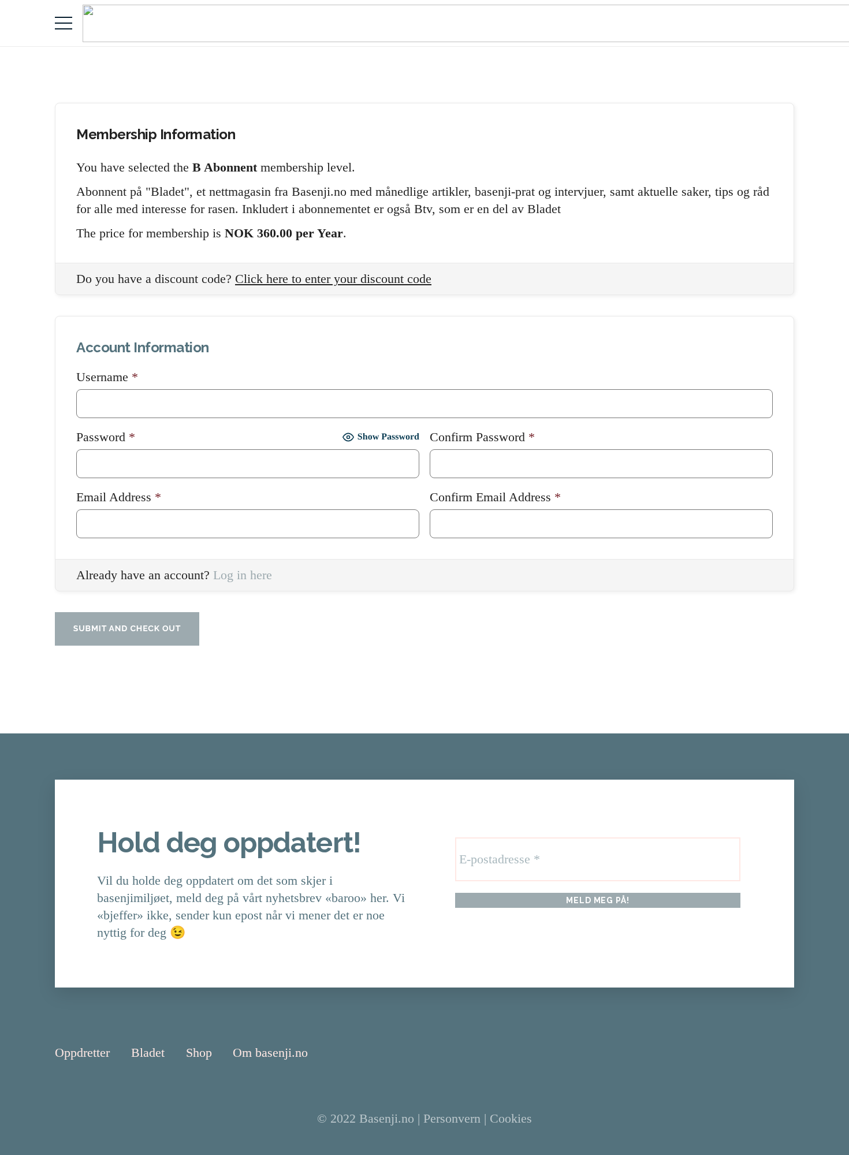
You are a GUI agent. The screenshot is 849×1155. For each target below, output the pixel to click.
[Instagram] (788, 1053)
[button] (63, 23)
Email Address (118, 497)
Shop (199, 1052)
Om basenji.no (270, 1052)
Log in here (242, 575)
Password (105, 437)
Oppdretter (82, 1052)
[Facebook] (759, 1052)
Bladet (148, 1052)
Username (107, 377)
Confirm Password (482, 437)
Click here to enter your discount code (333, 278)
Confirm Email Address (495, 497)
